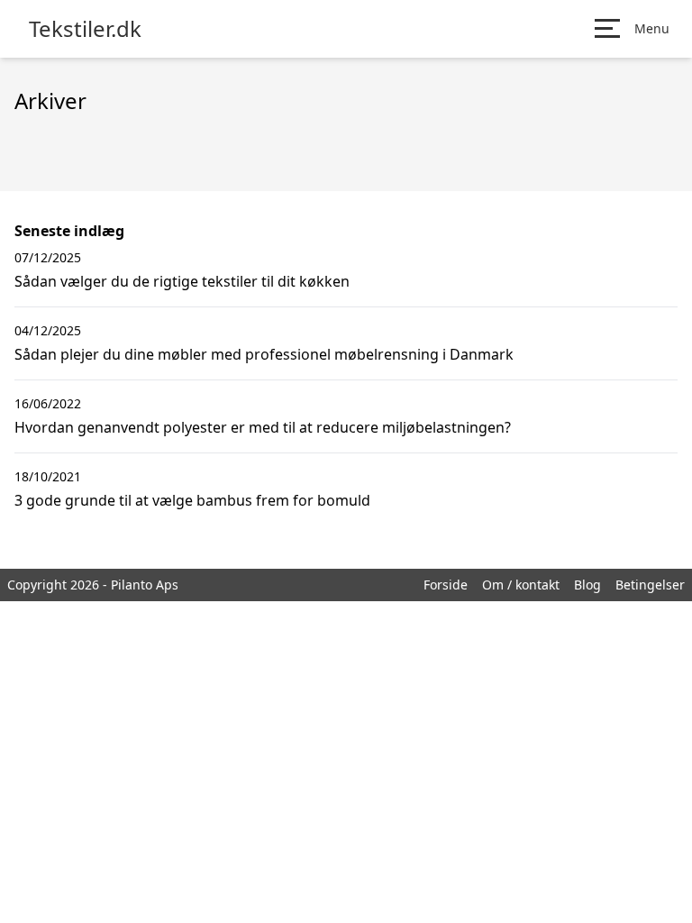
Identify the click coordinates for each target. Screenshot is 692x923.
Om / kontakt (521, 584)
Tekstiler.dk (85, 28)
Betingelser (650, 584)
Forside (445, 584)
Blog (587, 584)
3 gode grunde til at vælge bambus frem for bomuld (192, 500)
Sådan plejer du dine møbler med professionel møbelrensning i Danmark (264, 354)
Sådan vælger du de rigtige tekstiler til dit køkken (182, 281)
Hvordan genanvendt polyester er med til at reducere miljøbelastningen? (262, 427)
